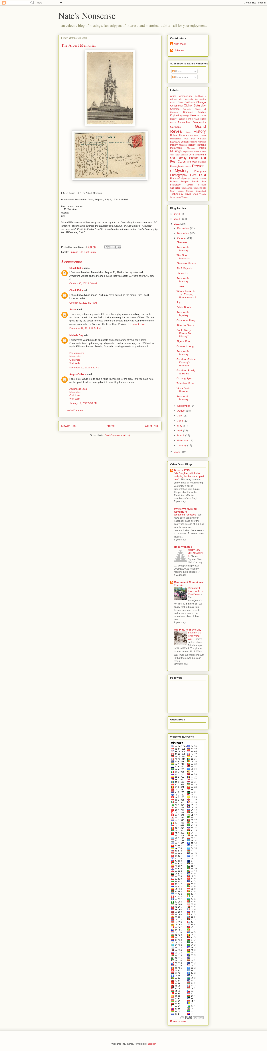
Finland (195, 119)
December (183, 228)
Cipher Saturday (195, 105)
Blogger (151, 1043)
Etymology (184, 115)
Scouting (175, 187)
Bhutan (181, 102)
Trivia (188, 193)
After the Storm (185, 325)
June (180, 420)
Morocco (191, 148)
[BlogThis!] (109, 247)
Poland (203, 178)
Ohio (191, 154)
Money (191, 144)
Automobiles (200, 99)
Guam (188, 132)
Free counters (178, 1021)
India (196, 135)
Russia (195, 181)
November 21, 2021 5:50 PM (84, 367)
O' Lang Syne (184, 378)
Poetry (195, 178)
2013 (177, 213)
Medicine (193, 142)
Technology (176, 193)
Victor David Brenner (183, 390)
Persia (188, 166)
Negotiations (188, 151)
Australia (189, 99)
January (182, 445)
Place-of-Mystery (180, 178)
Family (194, 115)
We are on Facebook (185, 514)
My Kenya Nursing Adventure (185, 510)
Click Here (74, 359)
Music (202, 147)
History (199, 131)
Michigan (202, 142)
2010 (177, 451)
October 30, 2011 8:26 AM (83, 283)
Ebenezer (182, 242)
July (180, 415)
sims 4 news (138, 324)
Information (75, 356)
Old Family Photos (184, 158)
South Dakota (199, 188)
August (181, 410)
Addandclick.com (78, 389)
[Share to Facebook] (116, 247)
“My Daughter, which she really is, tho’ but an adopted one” (189, 476)
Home (111, 425)
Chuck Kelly (76, 268)
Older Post (152, 425)
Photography (178, 175)
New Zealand (181, 155)
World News (175, 197)
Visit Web (74, 363)
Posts (178, 71)
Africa (173, 96)
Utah (195, 194)
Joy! (179, 302)
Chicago (201, 102)
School (190, 185)
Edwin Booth (184, 307)
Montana (201, 145)
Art (181, 99)
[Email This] (106, 247)
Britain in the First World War (194, 635)
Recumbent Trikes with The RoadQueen (196, 591)
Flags (203, 119)
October (182, 238)
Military (174, 145)
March (181, 435)
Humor (183, 135)
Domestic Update (194, 112)
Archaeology (185, 96)
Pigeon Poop (184, 341)
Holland (174, 135)
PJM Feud (198, 175)
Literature (175, 142)
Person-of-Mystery (188, 168)
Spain (172, 191)
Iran (193, 139)
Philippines (200, 171)
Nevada (197, 151)
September (184, 405)
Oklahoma (200, 154)
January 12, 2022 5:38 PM (83, 403)
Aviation (173, 102)
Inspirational (175, 139)
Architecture (200, 96)
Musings (176, 151)
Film (188, 119)
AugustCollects (77, 374)
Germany (175, 126)
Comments (181, 77)
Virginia (202, 194)
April (180, 430)
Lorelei (180, 286)
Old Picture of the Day (187, 629)
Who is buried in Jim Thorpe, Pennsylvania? (186, 294)
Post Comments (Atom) (117, 435)
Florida (173, 122)
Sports (181, 191)
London (185, 142)
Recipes (185, 181)
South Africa (187, 188)
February (183, 440)
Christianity (176, 105)
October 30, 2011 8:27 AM (83, 302)
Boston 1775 (182, 470)
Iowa (186, 139)
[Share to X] (112, 247)
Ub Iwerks (182, 273)
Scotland (202, 185)
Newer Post (68, 425)
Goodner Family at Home (186, 372)
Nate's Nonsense (87, 15)
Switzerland (201, 191)
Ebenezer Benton (187, 263)
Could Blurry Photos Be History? (184, 333)
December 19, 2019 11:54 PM (85, 328)
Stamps (189, 191)
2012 (177, 218)
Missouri (183, 145)
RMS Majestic (184, 268)
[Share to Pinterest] (119, 247)
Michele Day (76, 335)
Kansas (202, 138)
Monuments (176, 148)
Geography (199, 122)
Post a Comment (75, 410)
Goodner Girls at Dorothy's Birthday (186, 362)
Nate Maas (180, 43)
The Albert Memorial (183, 257)
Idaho (190, 135)
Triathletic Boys (185, 383)
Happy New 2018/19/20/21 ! (195, 553)
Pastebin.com (76, 353)
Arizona (173, 99)
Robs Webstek (183, 546)
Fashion (181, 119)
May (180, 425)
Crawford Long (185, 346)
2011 (177, 223)
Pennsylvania (177, 166)
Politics (174, 181)
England (74, 252)
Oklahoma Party (186, 320)
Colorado (174, 109)
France (181, 122)
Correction (187, 109)
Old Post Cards (88, 252)
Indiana (202, 135)
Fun (188, 122)
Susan (72, 309)
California (190, 102)
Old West (192, 162)
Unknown (179, 50)
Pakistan (202, 162)
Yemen (184, 197)
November (183, 233)
